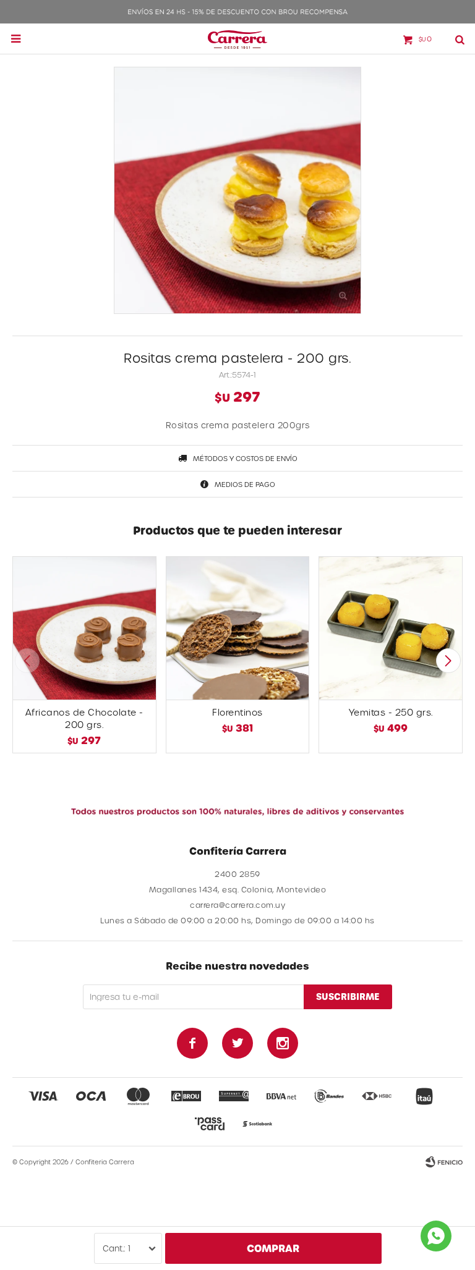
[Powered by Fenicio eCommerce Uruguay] (444, 1162)
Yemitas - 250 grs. (391, 712)
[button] (448, 660)
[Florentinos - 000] (238, 628)
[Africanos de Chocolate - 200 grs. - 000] (84, 628)
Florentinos (237, 712)
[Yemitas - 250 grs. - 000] (391, 628)
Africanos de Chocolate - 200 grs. (84, 718)
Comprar (273, 1248)
